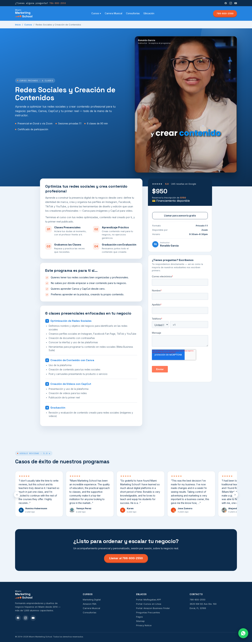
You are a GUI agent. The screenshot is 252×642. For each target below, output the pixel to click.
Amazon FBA (89, 603)
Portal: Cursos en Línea (148, 603)
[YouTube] (235, 3)
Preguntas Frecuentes (148, 612)
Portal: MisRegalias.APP (148, 599)
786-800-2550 (225, 13)
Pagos (139, 616)
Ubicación (148, 13)
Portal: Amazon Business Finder (153, 608)
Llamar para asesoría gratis (180, 215)
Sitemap (140, 621)
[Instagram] (230, 3)
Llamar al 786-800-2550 (126, 558)
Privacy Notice (144, 625)
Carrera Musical (113, 13)
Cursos (28, 24)
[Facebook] (225, 3)
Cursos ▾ (96, 13)
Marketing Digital (92, 599)
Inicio (18, 24)
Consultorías (133, 13)
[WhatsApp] (243, 633)
